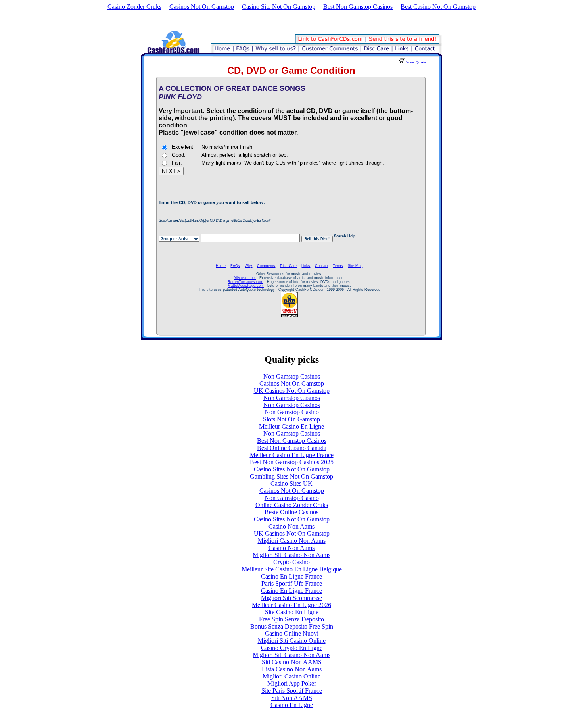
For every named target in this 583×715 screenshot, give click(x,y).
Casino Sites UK (291, 483)
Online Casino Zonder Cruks (291, 505)
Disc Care (288, 266)
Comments (266, 266)
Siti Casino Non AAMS (292, 662)
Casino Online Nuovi (291, 633)
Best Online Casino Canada (291, 447)
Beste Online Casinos (291, 512)
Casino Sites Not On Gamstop (292, 469)
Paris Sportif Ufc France (291, 583)
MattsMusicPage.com (246, 286)
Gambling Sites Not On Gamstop (291, 476)
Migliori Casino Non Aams (292, 540)
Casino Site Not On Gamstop (278, 6)
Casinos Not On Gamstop (201, 6)
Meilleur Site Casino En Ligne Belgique (292, 569)
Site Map (355, 266)
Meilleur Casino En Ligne (291, 426)
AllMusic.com (245, 278)
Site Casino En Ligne (291, 612)
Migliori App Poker (291, 683)
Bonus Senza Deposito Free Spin (291, 626)
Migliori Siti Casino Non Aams (291, 555)
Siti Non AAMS (291, 697)
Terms (338, 266)
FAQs (235, 266)
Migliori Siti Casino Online (292, 640)
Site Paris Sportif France (291, 690)
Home (221, 266)
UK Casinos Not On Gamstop (292, 390)
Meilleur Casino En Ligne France (292, 455)
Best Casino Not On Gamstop (438, 6)
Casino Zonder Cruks (134, 6)
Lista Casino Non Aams (292, 669)
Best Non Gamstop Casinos (358, 6)
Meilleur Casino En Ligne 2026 (291, 605)
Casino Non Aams (291, 526)
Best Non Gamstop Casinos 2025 (292, 462)
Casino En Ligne (291, 705)
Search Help (345, 236)
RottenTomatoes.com (245, 282)
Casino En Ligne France (291, 576)
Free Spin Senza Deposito (291, 619)
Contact (321, 266)
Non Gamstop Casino (292, 412)
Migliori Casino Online (291, 676)
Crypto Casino (291, 562)
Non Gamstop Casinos (291, 376)
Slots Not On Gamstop (291, 419)
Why (248, 266)
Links (305, 266)
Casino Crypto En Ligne (291, 647)
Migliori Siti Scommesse (291, 597)
